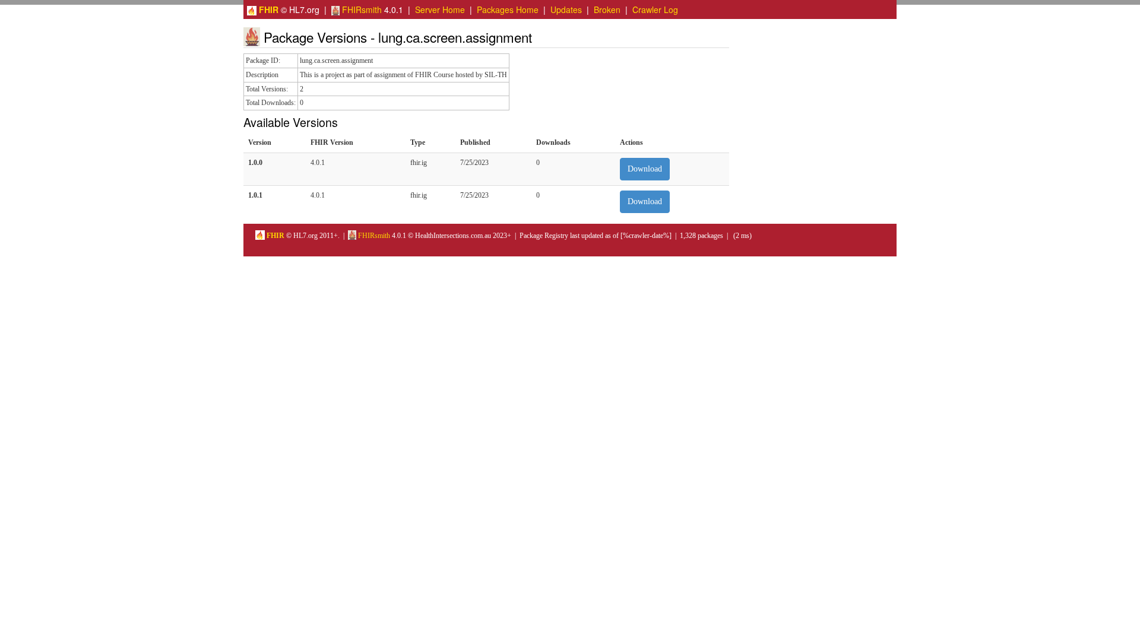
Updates (566, 9)
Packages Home (508, 9)
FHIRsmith (361, 9)
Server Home (440, 9)
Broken (607, 9)
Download (645, 168)
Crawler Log (655, 9)
